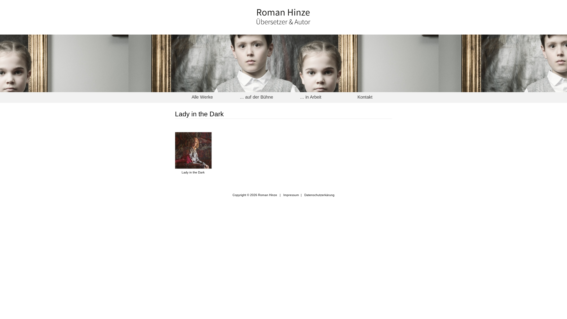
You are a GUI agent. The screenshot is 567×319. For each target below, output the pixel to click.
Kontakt (365, 97)
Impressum (291, 195)
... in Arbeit (310, 97)
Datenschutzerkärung (319, 195)
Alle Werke (202, 97)
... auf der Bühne (256, 97)
